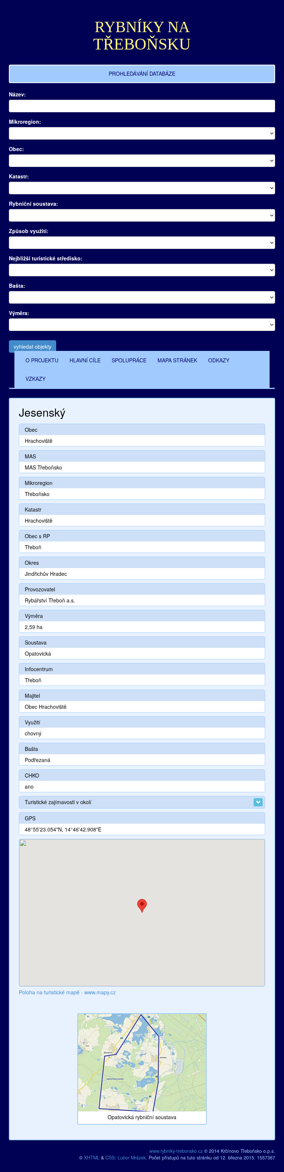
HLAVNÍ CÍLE (85, 360)
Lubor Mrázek (132, 1157)
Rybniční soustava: (33, 203)
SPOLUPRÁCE (129, 360)
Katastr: (19, 176)
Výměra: (19, 313)
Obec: (16, 149)
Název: (17, 94)
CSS (110, 1157)
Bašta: (17, 285)
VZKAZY (35, 378)
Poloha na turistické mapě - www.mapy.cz (67, 992)
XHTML (91, 1157)
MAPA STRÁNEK (177, 360)
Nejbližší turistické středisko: (45, 258)
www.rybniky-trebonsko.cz (176, 1151)
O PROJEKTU (42, 360)
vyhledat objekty (32, 346)
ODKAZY (218, 360)
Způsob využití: (28, 231)
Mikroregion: (25, 121)
